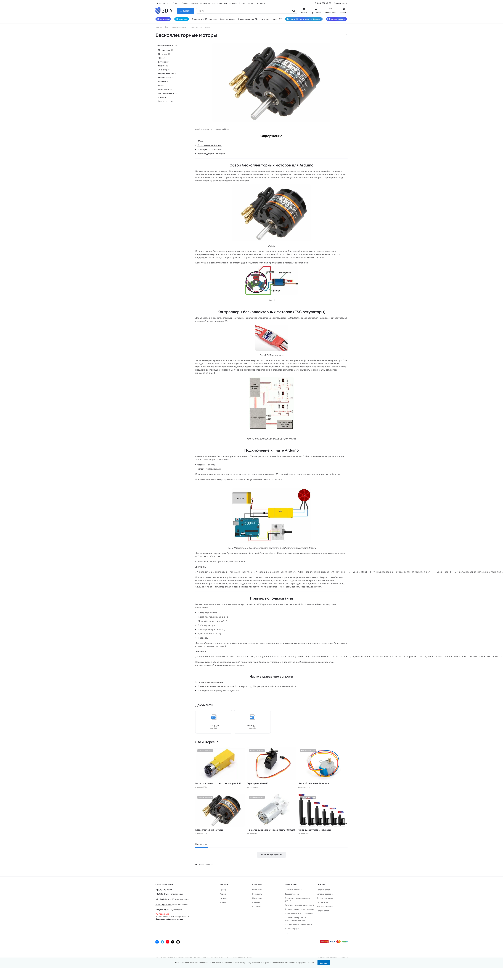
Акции (223, 894)
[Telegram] (162, 941)
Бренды (223, 890)
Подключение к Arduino (209, 145)
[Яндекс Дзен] (172, 941)
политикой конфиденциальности (300, 962)
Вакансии (256, 906)
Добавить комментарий (271, 854)
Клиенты (256, 902)
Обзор (200, 141)
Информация (291, 884)
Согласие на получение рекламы (299, 909)
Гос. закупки (322, 902)
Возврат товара (292, 894)
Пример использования (209, 149)
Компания (257, 884)
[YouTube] (167, 941)
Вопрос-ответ (323, 911)
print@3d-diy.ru (162, 899)
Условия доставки (325, 894)
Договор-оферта (292, 928)
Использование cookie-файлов (298, 924)
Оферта (344, 957)
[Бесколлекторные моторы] (271, 82)
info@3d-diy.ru (161, 894)
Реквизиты (257, 894)
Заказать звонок (341, 3)
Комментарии (201, 844)
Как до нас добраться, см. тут (169, 919)
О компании (257, 890)
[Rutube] (178, 941)
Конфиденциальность (327, 957)
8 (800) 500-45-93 (323, 3)
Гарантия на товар (293, 890)
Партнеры (257, 898)
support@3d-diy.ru (163, 904)
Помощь (321, 884)
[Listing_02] (252, 722)
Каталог (223, 898)
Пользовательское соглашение (299, 913)
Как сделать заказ (325, 906)
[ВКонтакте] (157, 941)
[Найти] (293, 11)
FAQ (286, 933)
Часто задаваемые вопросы (211, 153)
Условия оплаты (324, 890)
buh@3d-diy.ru (161, 909)
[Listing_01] (213, 722)
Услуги (223, 902)
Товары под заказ (325, 898)
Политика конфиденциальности (299, 905)
